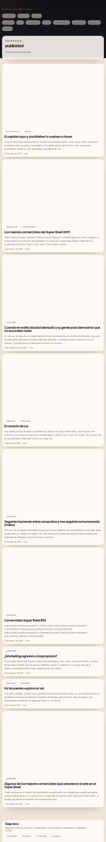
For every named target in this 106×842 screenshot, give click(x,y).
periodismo (79, 22)
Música (7, 28)
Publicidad (12, 836)
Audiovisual (33, 22)
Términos (26, 836)
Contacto (23, 16)
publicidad (11, 322)
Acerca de (9, 16)
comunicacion (61, 22)
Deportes (8, 22)
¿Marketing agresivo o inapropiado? (30, 656)
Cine (20, 22)
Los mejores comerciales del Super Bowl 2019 (37, 232)
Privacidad (41, 836)
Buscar (36, 16)
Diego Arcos (12, 5)
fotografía (94, 22)
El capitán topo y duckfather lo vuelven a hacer (38, 136)
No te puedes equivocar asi (24, 688)
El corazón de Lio (16, 426)
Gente (47, 22)
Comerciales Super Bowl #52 (25, 620)
